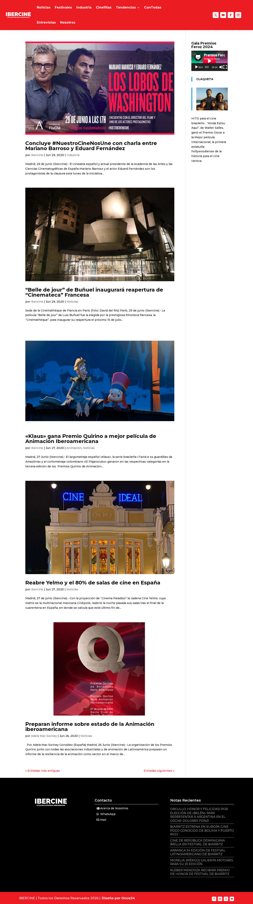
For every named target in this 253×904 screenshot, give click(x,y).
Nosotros (67, 22)
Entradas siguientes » (159, 770)
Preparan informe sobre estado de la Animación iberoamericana (89, 726)
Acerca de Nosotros (114, 808)
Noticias (43, 7)
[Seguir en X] (216, 15)
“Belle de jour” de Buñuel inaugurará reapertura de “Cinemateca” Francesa (94, 292)
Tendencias (126, 7)
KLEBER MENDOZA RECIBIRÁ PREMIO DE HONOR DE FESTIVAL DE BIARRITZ (200, 872)
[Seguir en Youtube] (223, 15)
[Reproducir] (196, 67)
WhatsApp (108, 814)
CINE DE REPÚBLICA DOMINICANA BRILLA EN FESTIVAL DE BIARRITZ (197, 842)
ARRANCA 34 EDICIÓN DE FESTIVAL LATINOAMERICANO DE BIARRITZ (197, 852)
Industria (84, 7)
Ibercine (37, 155)
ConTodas (152, 7)
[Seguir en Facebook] (231, 15)
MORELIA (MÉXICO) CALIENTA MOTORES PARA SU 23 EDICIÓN (201, 862)
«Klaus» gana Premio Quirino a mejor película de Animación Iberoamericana (90, 438)
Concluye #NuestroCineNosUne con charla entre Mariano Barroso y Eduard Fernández (91, 145)
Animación (74, 448)
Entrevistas (46, 22)
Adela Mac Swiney (44, 736)
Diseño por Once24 (118, 898)
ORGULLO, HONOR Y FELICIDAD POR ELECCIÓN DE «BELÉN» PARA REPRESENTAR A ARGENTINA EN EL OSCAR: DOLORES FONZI (199, 815)
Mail (103, 820)
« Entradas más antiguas (42, 770)
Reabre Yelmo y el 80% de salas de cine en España (92, 582)
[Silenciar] (221, 67)
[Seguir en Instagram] (238, 15)
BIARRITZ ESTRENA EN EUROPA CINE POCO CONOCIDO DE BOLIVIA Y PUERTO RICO (202, 830)
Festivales (63, 7)
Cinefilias (103, 7)
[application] (209, 61)
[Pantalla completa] (225, 67)
